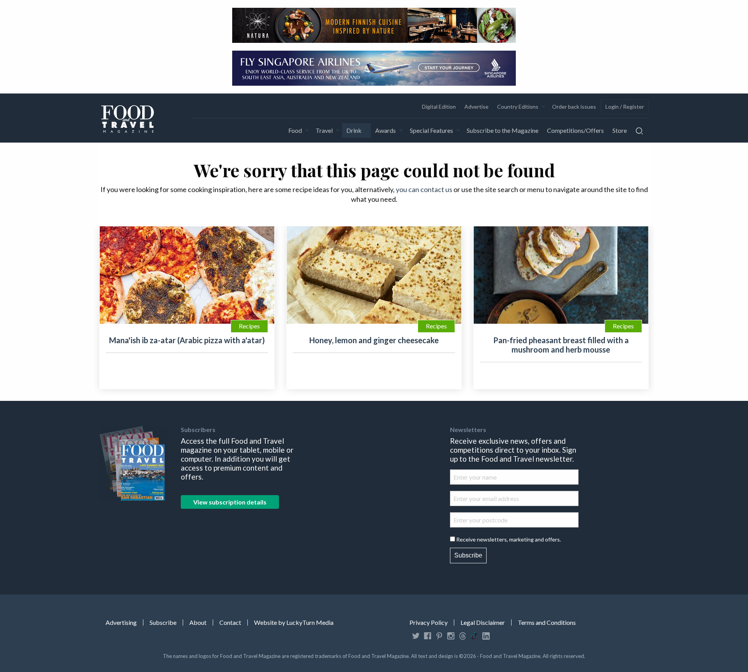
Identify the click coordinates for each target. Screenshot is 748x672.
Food (295, 130)
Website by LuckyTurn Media (293, 622)
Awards (385, 130)
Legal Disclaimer (482, 622)
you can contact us (424, 189)
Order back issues (574, 106)
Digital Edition (439, 106)
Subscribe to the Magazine (502, 130)
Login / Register (624, 106)
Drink (354, 130)
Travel (324, 130)
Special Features (431, 130)
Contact (230, 622)
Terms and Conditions (547, 622)
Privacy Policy (428, 622)
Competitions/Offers (575, 130)
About (197, 622)
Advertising (121, 622)
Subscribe (468, 555)
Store (619, 130)
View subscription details (229, 502)
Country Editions (517, 106)
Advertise (476, 106)
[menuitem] (438, 106)
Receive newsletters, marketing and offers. (508, 539)
